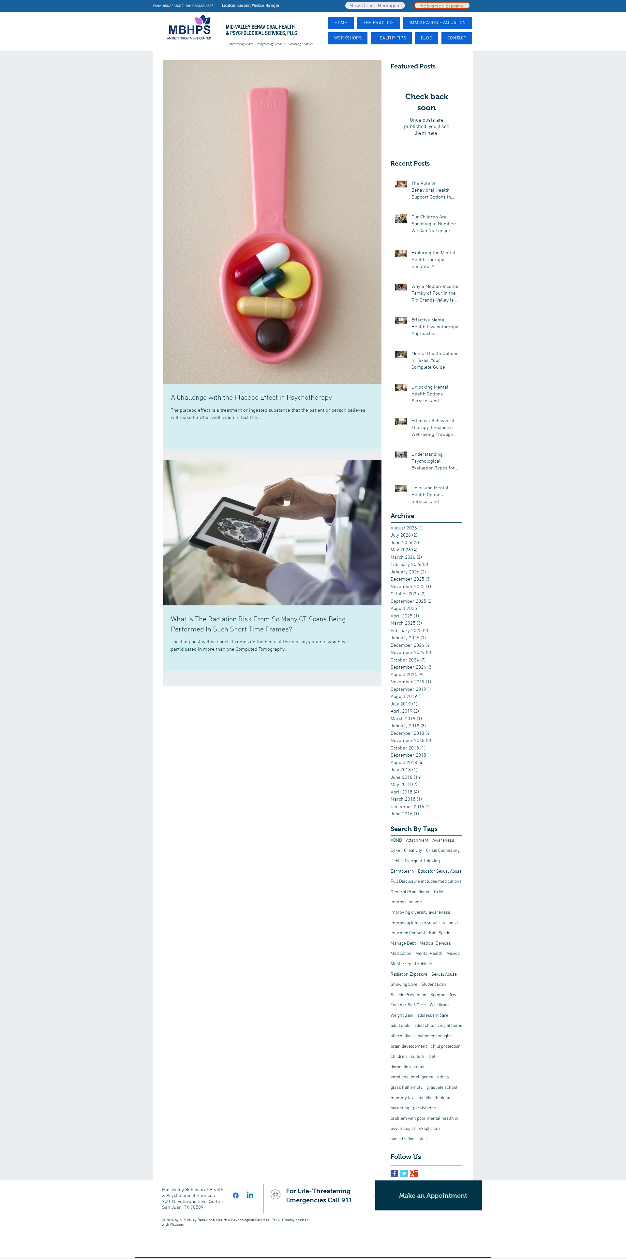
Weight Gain (402, 1015)
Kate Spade (439, 933)
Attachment (417, 840)
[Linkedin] (250, 1195)
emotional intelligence (412, 1077)
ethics (443, 1077)
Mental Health (428, 953)
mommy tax (402, 1098)
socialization (403, 1139)
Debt (395, 861)
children (399, 1056)
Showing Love (404, 984)
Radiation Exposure (409, 974)
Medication (401, 953)
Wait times (440, 1005)
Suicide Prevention (408, 995)
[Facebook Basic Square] (394, 1173)
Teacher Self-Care (408, 1005)
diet (431, 1056)
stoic (423, 1139)
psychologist (403, 1129)
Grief (438, 892)
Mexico (453, 953)
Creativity (413, 850)
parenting (400, 1108)
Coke (395, 850)
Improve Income (406, 902)
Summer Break (445, 995)
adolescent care (432, 1015)
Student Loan (433, 984)
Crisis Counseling (443, 850)
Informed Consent (408, 933)
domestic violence (408, 1067)
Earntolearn (402, 871)
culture (418, 1056)
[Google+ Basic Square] (414, 1173)
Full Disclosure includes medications (426, 881)
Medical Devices (435, 943)
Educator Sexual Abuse (440, 871)
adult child (400, 1026)
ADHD (396, 840)
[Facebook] (236, 1195)
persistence (424, 1108)
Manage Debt (403, 943)
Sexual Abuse (444, 974)
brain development (409, 1046)
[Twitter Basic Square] (404, 1173)
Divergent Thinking (421, 861)
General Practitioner (410, 892)
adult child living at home (438, 1026)
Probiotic (423, 964)
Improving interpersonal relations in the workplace (426, 923)
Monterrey (401, 964)
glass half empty (407, 1087)
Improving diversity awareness (420, 912)
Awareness (443, 840)
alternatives (402, 1036)
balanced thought (434, 1036)
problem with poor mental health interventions (426, 1118)
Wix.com (177, 1224)
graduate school (441, 1087)
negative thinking (433, 1098)
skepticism (429, 1129)
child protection (446, 1046)
